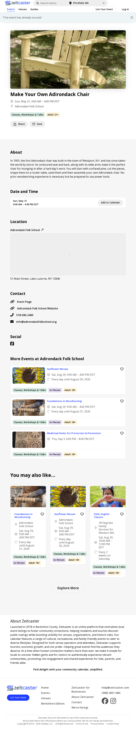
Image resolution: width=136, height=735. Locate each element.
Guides (34, 9)
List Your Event (104, 9)
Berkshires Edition (53, 703)
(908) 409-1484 (111, 693)
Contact (76, 702)
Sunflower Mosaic (57, 368)
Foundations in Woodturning (64, 401)
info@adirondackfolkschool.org (36, 322)
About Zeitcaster (82, 697)
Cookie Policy (112, 723)
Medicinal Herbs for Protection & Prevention (74, 433)
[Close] (132, 17)
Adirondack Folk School (29, 106)
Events (11, 9)
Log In (125, 9)
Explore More (68, 588)
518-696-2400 (24, 315)
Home (45, 687)
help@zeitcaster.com (115, 687)
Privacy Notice (97, 723)
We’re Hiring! (79, 707)
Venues (22, 9)
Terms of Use (82, 723)
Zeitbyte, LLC (47, 723)
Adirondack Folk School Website (37, 308)
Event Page (24, 302)
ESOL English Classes (101, 515)
